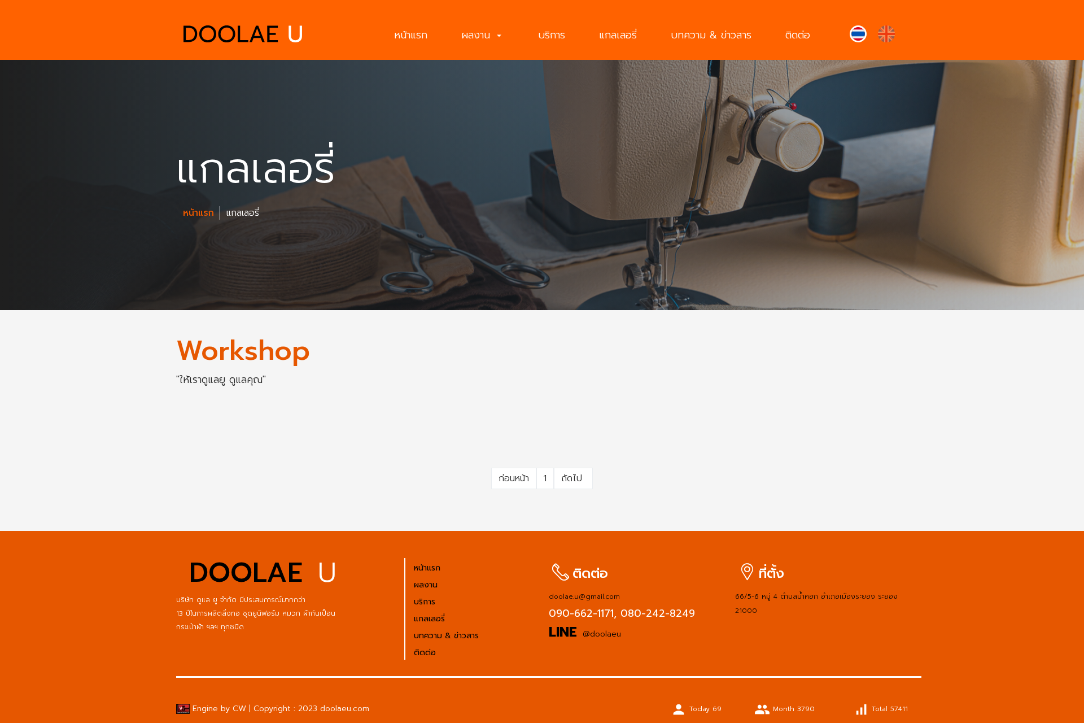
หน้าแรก (410, 35)
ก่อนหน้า (514, 478)
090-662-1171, (583, 613)
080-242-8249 (656, 613)
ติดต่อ (797, 35)
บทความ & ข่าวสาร (711, 35)
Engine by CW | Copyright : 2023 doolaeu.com (279, 709)
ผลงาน (482, 35)
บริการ (551, 35)
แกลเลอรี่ (618, 35)
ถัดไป (573, 478)
